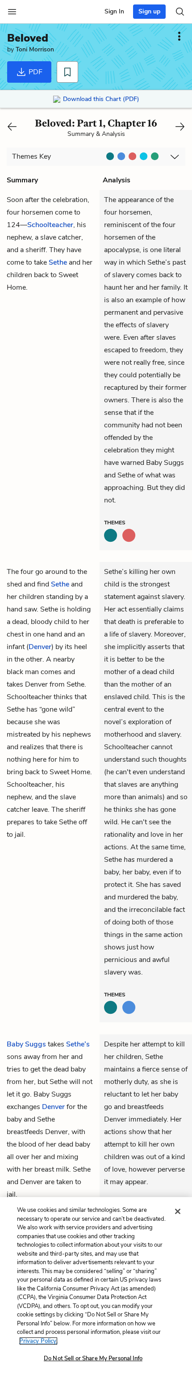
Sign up (149, 11)
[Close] (178, 1211)
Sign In (114, 11)
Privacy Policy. (38, 1341)
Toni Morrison (35, 49)
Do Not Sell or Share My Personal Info (93, 1358)
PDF (34, 72)
